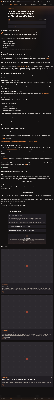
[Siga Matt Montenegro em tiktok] (31, 242)
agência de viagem (17, 102)
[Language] (49, 1)
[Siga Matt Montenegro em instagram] (25, 242)
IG (45, 398)
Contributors (35, 398)
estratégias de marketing (12, 149)
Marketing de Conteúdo (12, 56)
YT (49, 398)
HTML (26, 164)
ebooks (47, 58)
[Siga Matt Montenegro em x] (27, 242)
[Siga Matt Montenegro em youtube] (29, 242)
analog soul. (6, 398)
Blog (31, 398)
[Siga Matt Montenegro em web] (23, 242)
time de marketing (45, 93)
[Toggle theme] (52, 1)
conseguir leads (39, 97)
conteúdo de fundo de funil (22, 66)
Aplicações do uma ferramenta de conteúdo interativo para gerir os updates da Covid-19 (19, 141)
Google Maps (5, 158)
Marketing (11, 8)
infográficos (3, 59)
